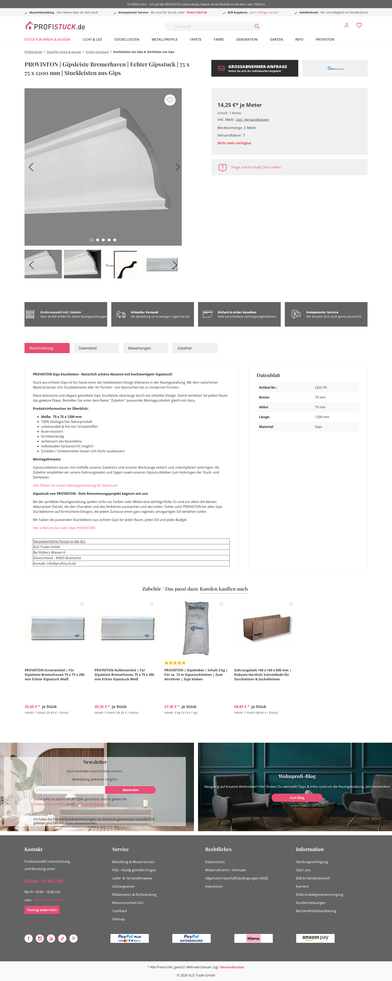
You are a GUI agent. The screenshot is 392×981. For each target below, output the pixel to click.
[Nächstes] (177, 168)
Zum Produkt (56, 722)
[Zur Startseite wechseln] (55, 25)
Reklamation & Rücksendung (134, 894)
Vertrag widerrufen (42, 910)
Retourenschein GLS (128, 902)
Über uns (303, 870)
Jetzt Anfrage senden (264, 12)
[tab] (47, 348)
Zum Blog (297, 797)
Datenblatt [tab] (88, 348)
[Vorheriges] (30, 168)
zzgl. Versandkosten (252, 119)
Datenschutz (215, 862)
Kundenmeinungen (311, 902)
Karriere (302, 886)
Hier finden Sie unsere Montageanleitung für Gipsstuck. (75, 485)
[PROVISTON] (334, 68)
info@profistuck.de (48, 900)
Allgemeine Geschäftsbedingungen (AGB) (236, 878)
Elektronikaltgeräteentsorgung (319, 894)
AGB (151, 819)
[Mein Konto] (347, 26)
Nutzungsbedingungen (92, 804)
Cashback (119, 911)
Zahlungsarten (123, 886)
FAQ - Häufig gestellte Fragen (134, 870)
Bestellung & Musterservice (133, 862)
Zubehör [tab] (184, 348)
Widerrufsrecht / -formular (225, 870)
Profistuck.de (33, 52)
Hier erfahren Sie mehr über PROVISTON (64, 528)
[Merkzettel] (359, 26)
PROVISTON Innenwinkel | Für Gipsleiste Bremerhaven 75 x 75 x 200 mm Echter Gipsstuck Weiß (54, 674)
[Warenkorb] (369, 22)
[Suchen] (257, 26)
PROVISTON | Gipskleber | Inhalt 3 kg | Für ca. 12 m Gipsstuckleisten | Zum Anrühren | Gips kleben (196, 674)
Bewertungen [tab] (139, 348)
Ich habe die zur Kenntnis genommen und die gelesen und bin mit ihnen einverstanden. (94, 821)
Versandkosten (232, 967)
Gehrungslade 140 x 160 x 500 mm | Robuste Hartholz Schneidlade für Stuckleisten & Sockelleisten (262, 674)
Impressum (214, 886)
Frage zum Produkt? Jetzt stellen (256, 167)
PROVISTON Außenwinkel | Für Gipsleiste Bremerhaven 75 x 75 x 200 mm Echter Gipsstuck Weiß (124, 674)
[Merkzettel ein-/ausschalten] (170, 100)
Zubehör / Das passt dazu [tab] (170, 588)
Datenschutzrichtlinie (50, 804)
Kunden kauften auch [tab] (224, 588)
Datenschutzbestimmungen (74, 819)
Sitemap (118, 919)
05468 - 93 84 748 (43, 881)
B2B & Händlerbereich (313, 878)
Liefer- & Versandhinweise (132, 878)
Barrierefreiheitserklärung (316, 911)
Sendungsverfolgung (312, 862)
